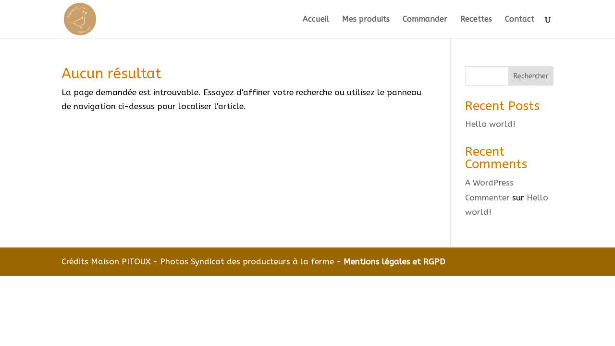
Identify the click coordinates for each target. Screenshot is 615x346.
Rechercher (531, 76)
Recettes (476, 20)
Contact (519, 20)
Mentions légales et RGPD (394, 261)
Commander (425, 20)
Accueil (316, 20)
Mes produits (366, 20)
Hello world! (490, 124)
